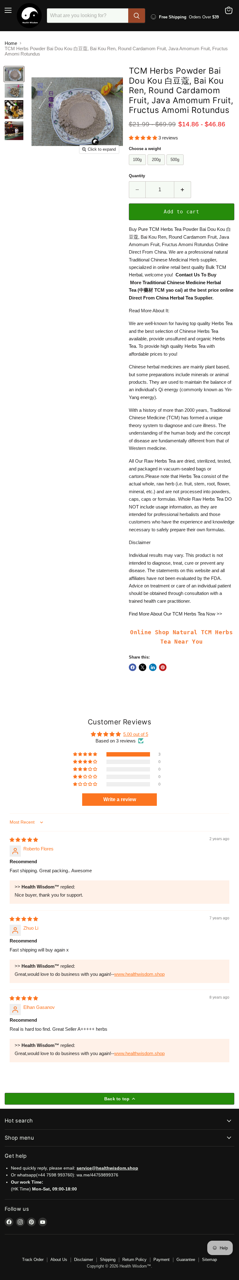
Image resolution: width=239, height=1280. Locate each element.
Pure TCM (149, 229)
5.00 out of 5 (135, 734)
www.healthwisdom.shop (139, 974)
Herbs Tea (171, 229)
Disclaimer (83, 1259)
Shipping (107, 1259)
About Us (58, 1259)
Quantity (137, 175)
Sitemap (209, 1259)
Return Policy (134, 1259)
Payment (161, 1259)
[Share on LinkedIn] (153, 667)
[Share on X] (142, 667)
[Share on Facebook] (132, 667)
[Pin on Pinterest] (162, 667)
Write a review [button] (119, 799)
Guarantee (185, 1259)
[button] (143, 137)
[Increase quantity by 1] (182, 189)
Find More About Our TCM (156, 613)
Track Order (33, 1259)
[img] (24, 839)
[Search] (136, 15)
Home (11, 43)
